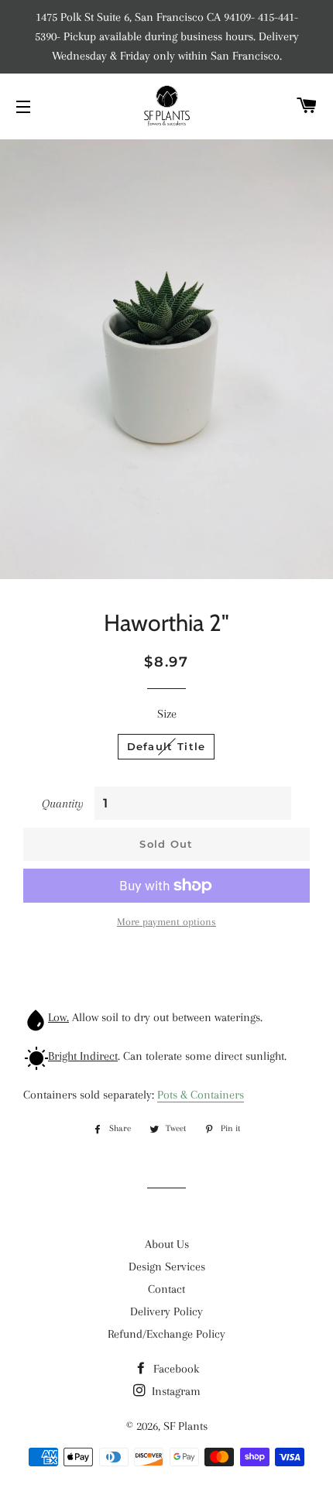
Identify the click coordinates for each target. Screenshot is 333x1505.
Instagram (175, 1391)
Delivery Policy (166, 1311)
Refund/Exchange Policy (166, 1334)
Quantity (63, 804)
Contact (166, 1289)
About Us (167, 1244)
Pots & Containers (200, 1095)
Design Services (167, 1267)
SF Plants (185, 1426)
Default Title (166, 746)
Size (167, 714)
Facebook (174, 1369)
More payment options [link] (166, 921)
